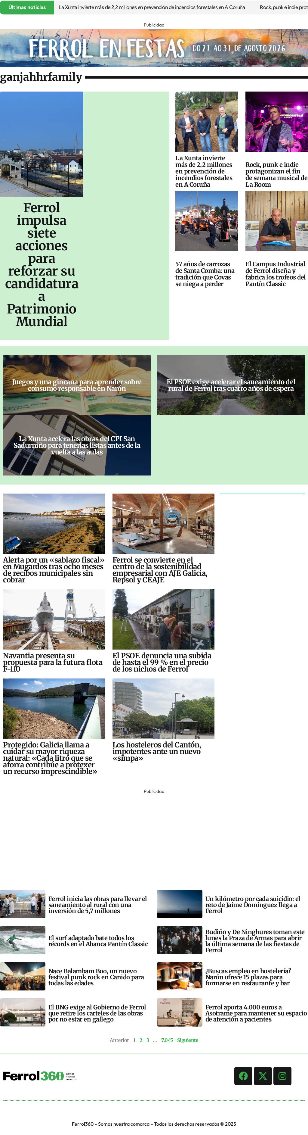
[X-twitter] (263, 1076)
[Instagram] (282, 1076)
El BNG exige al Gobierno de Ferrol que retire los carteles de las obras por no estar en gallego (97, 1013)
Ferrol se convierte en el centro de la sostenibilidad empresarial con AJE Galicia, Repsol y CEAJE (160, 570)
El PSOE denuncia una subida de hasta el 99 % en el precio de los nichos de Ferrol (161, 662)
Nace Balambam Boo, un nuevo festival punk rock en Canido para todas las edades (96, 977)
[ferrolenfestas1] (154, 65)
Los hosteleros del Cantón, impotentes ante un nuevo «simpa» (156, 751)
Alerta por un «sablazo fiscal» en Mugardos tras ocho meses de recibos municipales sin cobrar (53, 570)
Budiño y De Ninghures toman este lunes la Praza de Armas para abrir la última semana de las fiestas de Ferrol (255, 941)
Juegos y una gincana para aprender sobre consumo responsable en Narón (77, 385)
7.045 (167, 1040)
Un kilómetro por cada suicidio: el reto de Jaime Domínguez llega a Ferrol (252, 905)
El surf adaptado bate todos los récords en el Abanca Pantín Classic (98, 941)
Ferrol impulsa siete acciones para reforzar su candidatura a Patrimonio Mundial (42, 264)
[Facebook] (243, 1076)
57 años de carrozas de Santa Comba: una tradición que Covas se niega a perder (205, 274)
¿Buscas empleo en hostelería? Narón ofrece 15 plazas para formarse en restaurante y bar (248, 977)
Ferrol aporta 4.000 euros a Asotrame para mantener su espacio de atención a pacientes (256, 1013)
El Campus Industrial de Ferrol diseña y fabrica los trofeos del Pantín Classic (275, 274)
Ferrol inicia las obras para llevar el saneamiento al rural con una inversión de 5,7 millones (97, 905)
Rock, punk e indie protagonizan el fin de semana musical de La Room (276, 174)
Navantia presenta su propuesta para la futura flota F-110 (52, 662)
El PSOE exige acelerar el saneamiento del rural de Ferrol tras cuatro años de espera (231, 385)
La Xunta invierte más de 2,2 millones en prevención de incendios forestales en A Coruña (131, 7)
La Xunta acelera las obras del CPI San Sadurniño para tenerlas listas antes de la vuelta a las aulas (77, 445)
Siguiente (188, 1040)
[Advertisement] (154, 838)
